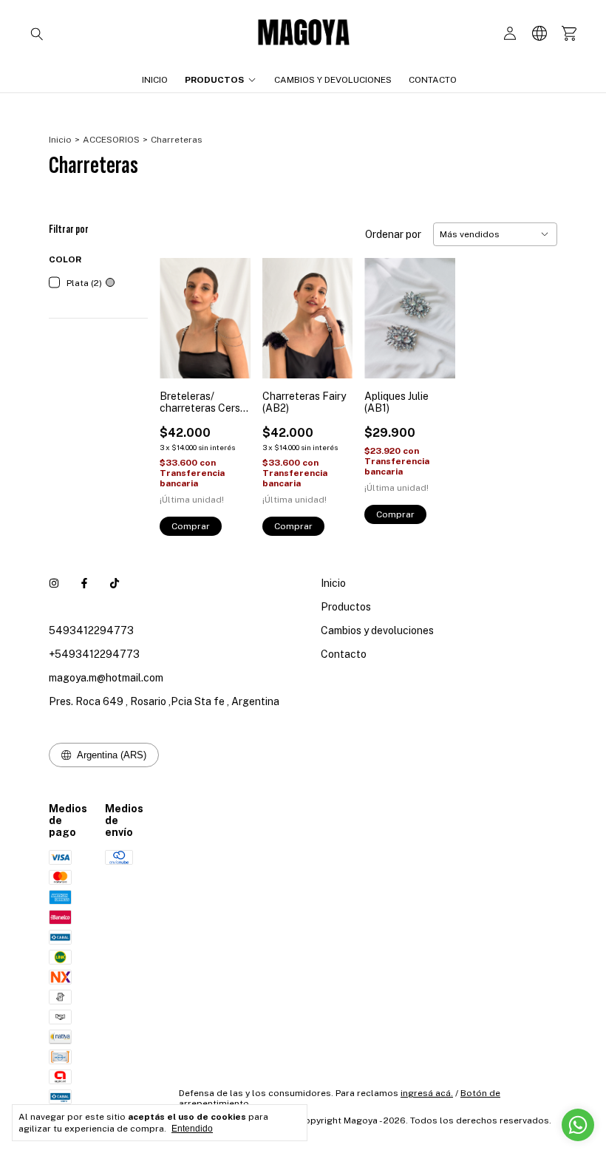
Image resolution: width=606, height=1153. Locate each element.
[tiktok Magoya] (114, 583)
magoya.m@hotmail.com (106, 678)
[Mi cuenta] (510, 33)
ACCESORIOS (111, 140)
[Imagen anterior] (182, 309)
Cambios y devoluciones (333, 80)
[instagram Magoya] (54, 583)
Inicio (155, 80)
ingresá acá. (427, 1093)
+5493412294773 (94, 654)
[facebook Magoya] (84, 583)
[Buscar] (37, 33)
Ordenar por (393, 234)
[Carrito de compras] (569, 33)
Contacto (433, 80)
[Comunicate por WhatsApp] (578, 1125)
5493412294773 (91, 630)
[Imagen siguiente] (228, 309)
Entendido (192, 1128)
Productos (214, 80)
